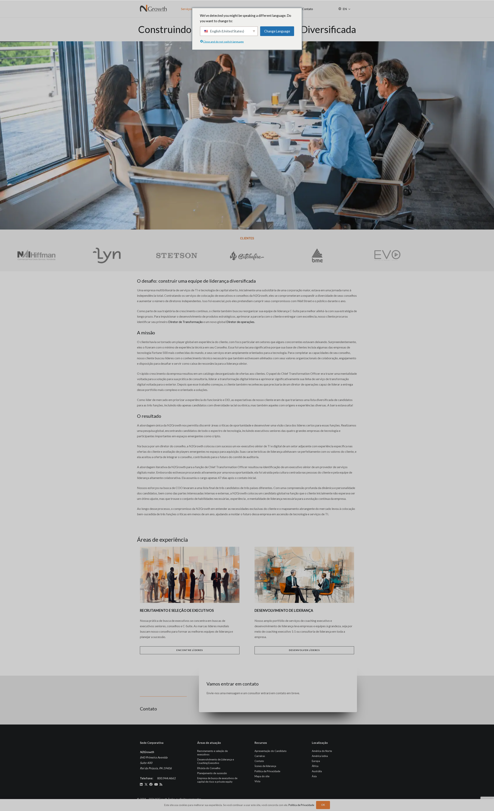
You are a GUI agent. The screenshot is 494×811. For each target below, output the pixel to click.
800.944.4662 (166, 778)
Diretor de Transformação (185, 322)
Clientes (247, 238)
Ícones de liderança (265, 766)
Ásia (314, 776)
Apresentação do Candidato (271, 751)
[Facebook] (150, 784)
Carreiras (260, 756)
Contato (259, 761)
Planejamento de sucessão (212, 773)
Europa (316, 761)
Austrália (317, 771)
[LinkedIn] (141, 784)
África (315, 766)
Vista (257, 781)
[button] (349, 9)
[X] (146, 784)
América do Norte (322, 751)
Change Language (277, 31)
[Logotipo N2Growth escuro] (153, 9)
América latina (320, 756)
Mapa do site (262, 776)
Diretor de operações (240, 322)
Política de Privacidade (267, 771)
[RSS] (161, 784)
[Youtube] (156, 784)
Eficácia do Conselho (208, 768)
